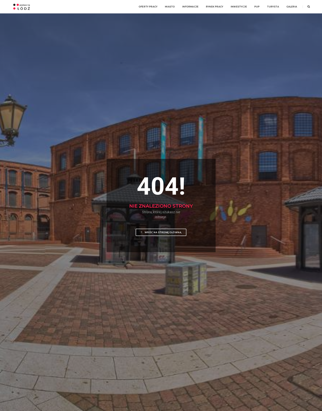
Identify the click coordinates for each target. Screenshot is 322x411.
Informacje (190, 6)
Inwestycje (239, 6)
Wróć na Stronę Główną (162, 232)
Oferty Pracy (148, 6)
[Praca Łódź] (21, 6)
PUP (257, 6)
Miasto (170, 6)
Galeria (291, 6)
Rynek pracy (214, 6)
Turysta (273, 6)
